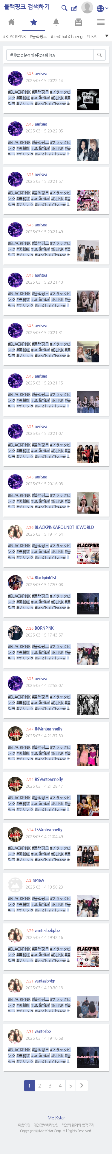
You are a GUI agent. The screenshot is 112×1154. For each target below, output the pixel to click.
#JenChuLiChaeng (66, 36)
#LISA (91, 36)
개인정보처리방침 (46, 1125)
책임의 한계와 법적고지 (78, 1125)
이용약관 (24, 1125)
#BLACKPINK (14, 36)
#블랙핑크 (38, 36)
